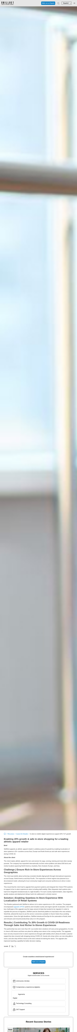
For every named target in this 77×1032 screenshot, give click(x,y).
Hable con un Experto (48, 3)
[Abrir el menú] (74, 3)
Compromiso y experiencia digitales (28, 987)
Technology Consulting (23, 1003)
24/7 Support (20, 1009)
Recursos (11, 834)
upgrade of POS (19, 907)
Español (66, 3)
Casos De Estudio (22, 834)
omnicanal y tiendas (22, 981)
